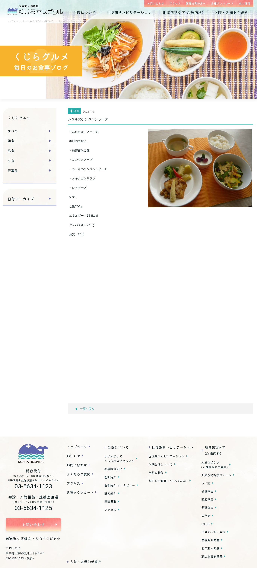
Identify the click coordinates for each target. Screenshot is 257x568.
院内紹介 (110, 493)
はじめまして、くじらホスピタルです (119, 458)
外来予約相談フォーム (216, 475)
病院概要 (110, 501)
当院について (84, 12)
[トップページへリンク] (33, 453)
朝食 (11, 140)
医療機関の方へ (196, 3)
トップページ (77, 446)
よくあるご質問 (78, 474)
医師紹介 (110, 477)
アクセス (175, 3)
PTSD (205, 523)
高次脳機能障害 (211, 556)
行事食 (13, 170)
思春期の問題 (210, 540)
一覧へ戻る (87, 408)
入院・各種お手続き (231, 12)
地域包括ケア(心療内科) (183, 12)
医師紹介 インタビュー (119, 485)
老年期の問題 (210, 548)
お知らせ (73, 455)
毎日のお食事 (168, 480)
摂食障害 (207, 491)
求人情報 (244, 3)
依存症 (205, 515)
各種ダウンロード (222, 3)
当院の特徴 (156, 472)
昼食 (11, 150)
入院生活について (161, 464)
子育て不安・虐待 (213, 532)
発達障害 (207, 507)
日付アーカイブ (21, 199)
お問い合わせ (155, 3)
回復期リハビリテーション (129, 12)
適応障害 (207, 499)
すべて (13, 130)
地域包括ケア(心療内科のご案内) (214, 464)
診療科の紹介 (113, 468)
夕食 (11, 160)
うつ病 (205, 483)
